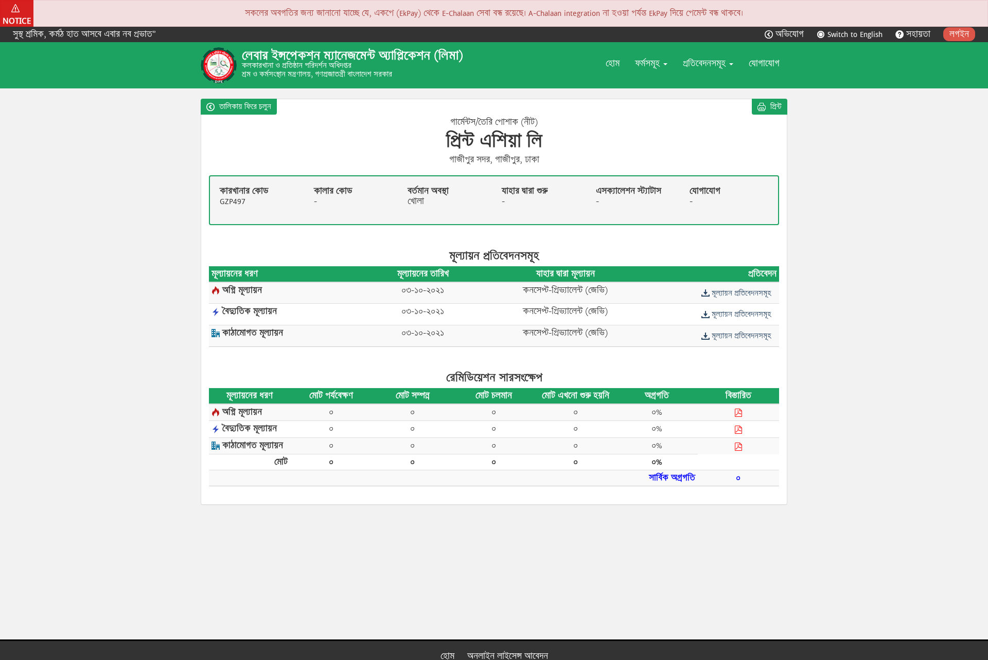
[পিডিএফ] (738, 413)
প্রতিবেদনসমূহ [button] (705, 63)
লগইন (959, 34)
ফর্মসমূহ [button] (648, 63)
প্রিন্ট (775, 106)
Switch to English (855, 34)
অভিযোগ (789, 34)
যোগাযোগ (764, 63)
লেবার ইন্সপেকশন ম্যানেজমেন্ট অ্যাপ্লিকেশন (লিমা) (352, 55)
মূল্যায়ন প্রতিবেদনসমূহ (740, 293)
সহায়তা (918, 34)
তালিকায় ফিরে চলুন (244, 106)
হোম (613, 63)
